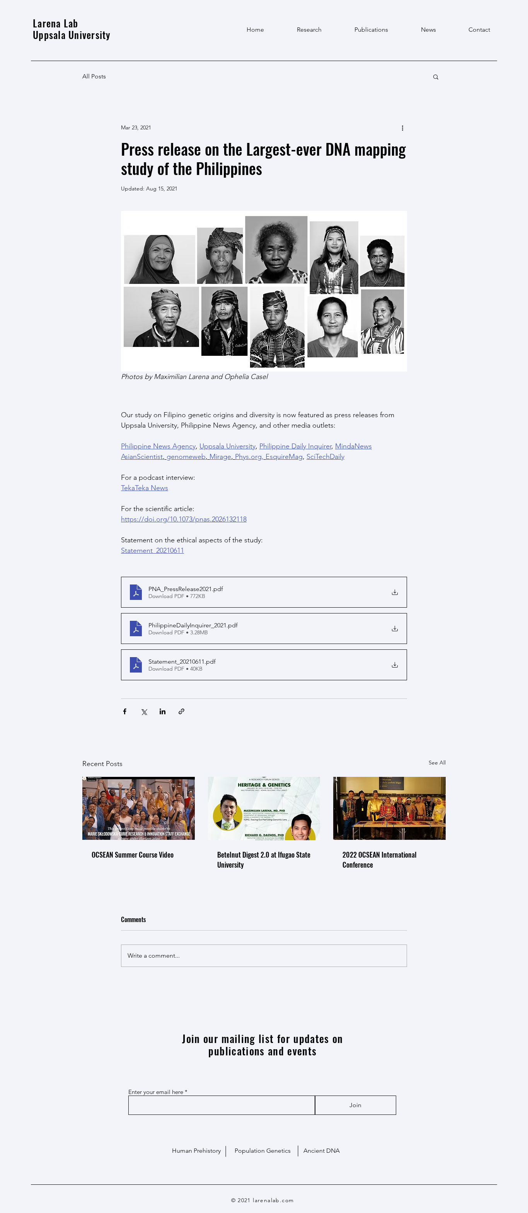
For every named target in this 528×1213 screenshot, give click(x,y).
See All (437, 762)
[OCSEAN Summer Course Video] (138, 808)
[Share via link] (181, 711)
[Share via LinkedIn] (162, 711)
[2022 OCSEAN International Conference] (389, 808)
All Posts (94, 76)
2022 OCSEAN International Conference (379, 859)
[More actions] (402, 127)
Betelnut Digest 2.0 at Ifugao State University (263, 859)
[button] (435, 76)
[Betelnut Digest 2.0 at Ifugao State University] (264, 808)
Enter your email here (155, 1092)
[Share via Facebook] (124, 711)
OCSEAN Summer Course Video (133, 854)
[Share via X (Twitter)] (143, 711)
